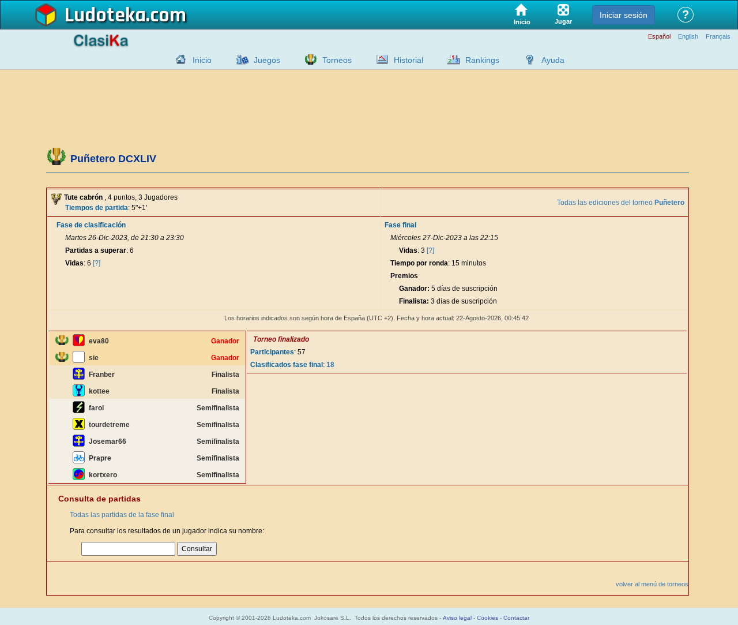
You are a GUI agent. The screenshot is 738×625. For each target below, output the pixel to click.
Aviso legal (457, 618)
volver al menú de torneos (652, 584)
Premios (404, 276)
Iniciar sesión (623, 15)
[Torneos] (307, 59)
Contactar (516, 618)
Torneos (337, 60)
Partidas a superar (95, 250)
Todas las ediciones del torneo (620, 203)
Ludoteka (105, 15)
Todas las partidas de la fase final (122, 515)
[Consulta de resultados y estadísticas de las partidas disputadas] (379, 59)
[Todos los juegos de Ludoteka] (239, 59)
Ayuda (552, 60)
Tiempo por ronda (419, 263)
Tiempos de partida (96, 208)
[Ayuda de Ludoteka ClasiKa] (527, 59)
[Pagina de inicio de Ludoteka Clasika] (178, 59)
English (688, 36)
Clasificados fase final (286, 365)
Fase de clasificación (91, 225)
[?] (96, 263)
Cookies (487, 618)
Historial (408, 60)
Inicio (202, 60)
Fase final (400, 225)
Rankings (482, 60)
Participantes (272, 352)
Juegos (267, 60)
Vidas (74, 263)
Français (718, 36)
